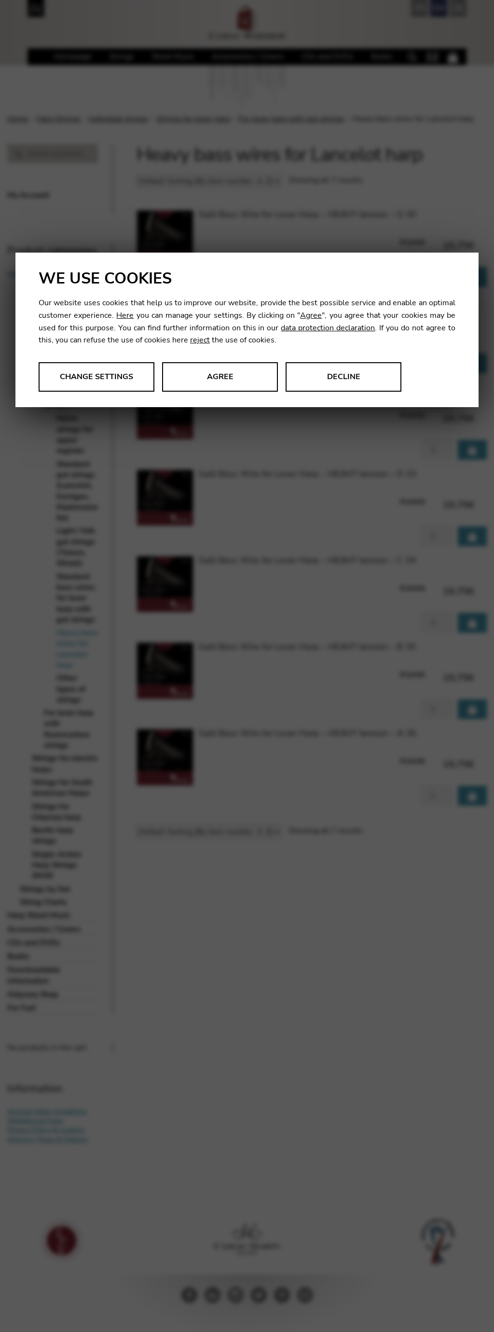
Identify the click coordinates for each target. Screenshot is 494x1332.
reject (200, 340)
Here (125, 315)
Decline (343, 376)
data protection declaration (328, 328)
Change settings (96, 376)
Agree (311, 315)
